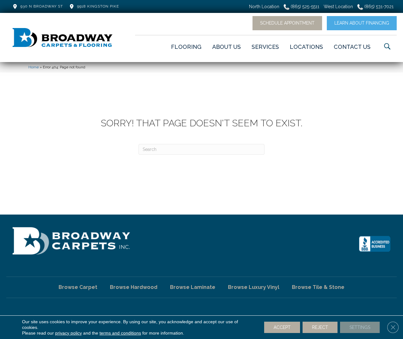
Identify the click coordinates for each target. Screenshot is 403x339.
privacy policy (68, 333)
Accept (282, 327)
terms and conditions (120, 333)
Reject (320, 327)
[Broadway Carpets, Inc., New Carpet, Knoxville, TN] (374, 244)
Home (33, 67)
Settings (359, 327)
